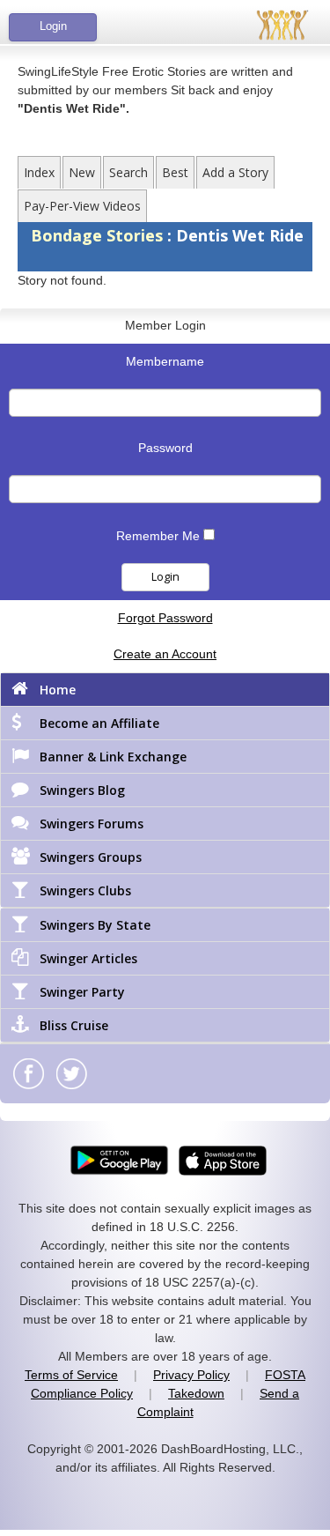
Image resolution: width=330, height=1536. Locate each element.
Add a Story (235, 172)
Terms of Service (71, 1375)
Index (39, 172)
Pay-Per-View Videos (82, 205)
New (82, 172)
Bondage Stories (99, 235)
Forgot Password (165, 618)
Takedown (196, 1393)
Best (175, 172)
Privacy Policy (191, 1375)
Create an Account (165, 654)
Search (128, 172)
